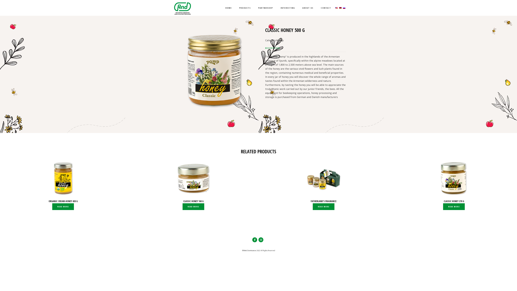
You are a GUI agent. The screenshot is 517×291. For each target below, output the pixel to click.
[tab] (273, 49)
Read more (63, 206)
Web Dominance (249, 250)
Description (272, 48)
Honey (280, 40)
